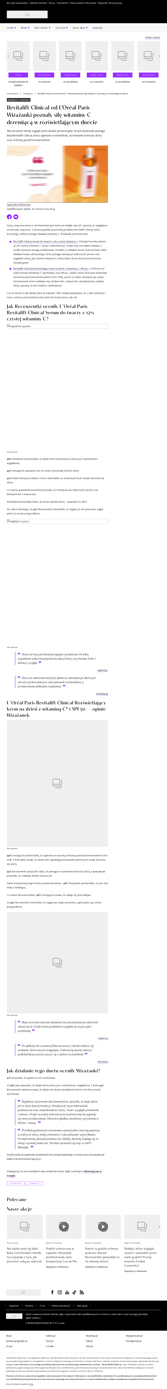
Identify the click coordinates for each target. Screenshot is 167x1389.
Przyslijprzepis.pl (133, 1340)
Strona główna (12, 93)
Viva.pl (9, 1346)
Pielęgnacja (28, 93)
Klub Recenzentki (38, 2)
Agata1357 (103, 670)
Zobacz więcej (152, 37)
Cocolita (50, 1346)
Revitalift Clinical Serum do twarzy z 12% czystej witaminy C (45, 241)
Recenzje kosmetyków (17, 2)
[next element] (159, 65)
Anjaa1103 (103, 1038)
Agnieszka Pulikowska (18, 204)
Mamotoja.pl (92, 1335)
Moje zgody (82, 1305)
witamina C (34, 1183)
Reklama (29, 1305)
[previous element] (8, 65)
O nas (42, 1305)
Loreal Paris (15, 1183)
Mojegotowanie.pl (134, 1335)
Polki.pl (89, 1340)
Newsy (52, 2)
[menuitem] (11, 27)
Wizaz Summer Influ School (83, 2)
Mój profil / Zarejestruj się (110, 2)
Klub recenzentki (54, 1243)
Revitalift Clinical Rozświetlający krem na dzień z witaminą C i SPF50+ (51, 268)
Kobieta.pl (50, 1335)
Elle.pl (8, 1335)
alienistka (103, 1061)
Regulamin (14, 1305)
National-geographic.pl (16, 1340)
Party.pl (49, 1340)
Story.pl (89, 1346)
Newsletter (63, 2)
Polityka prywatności (61, 1305)
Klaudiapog (102, 693)
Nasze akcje (12, 1243)
